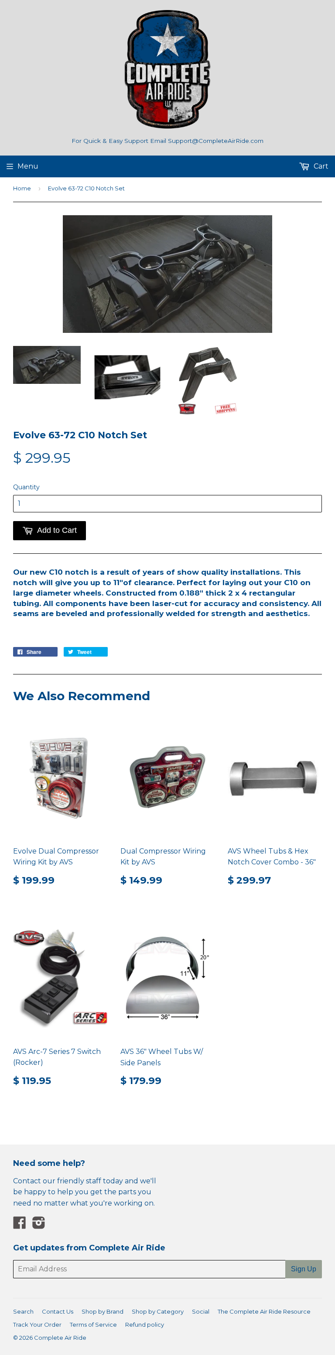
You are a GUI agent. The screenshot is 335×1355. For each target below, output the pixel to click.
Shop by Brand (102, 1311)
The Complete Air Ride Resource (264, 1311)
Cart (320, 166)
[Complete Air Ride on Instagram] (38, 1225)
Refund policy (144, 1324)
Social (200, 1311)
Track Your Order (37, 1324)
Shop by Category (158, 1311)
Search (23, 1311)
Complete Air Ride (60, 1337)
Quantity (26, 487)
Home (22, 188)
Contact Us (57, 1311)
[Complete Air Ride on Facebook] (19, 1225)
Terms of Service (93, 1324)
